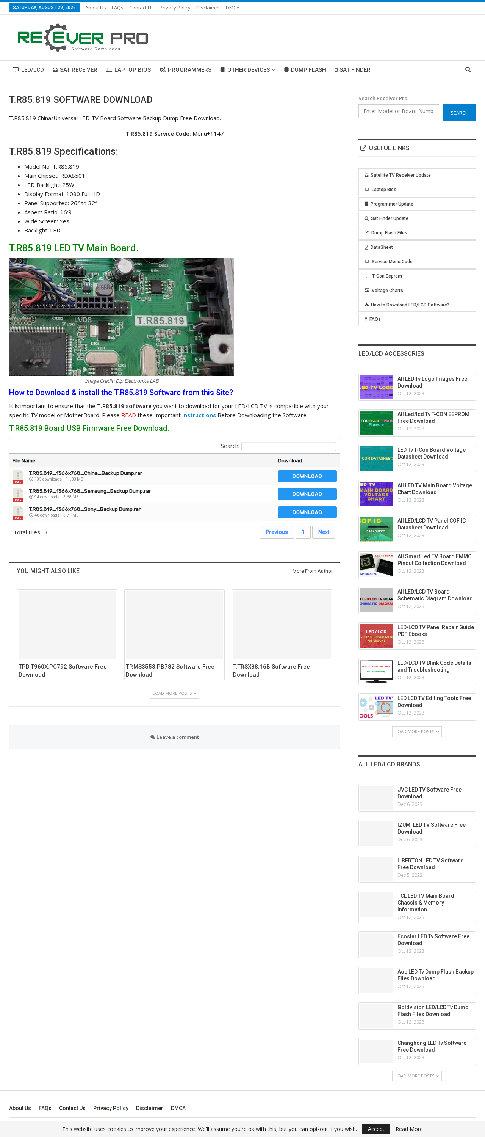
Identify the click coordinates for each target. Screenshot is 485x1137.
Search (460, 112)
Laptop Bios (132, 69)
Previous (277, 532)
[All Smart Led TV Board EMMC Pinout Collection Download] (376, 565)
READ (128, 415)
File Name (24, 460)
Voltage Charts (387, 290)
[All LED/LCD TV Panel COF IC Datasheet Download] (376, 529)
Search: (230, 445)
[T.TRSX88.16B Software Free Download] (281, 625)
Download (290, 460)
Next (323, 532)
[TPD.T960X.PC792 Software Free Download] (67, 625)
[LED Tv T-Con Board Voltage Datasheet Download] (376, 458)
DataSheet (382, 247)
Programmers (189, 69)
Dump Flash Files (389, 233)
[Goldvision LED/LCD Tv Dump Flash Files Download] (376, 1016)
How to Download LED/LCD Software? (410, 305)
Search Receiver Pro (382, 98)
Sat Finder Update (389, 218)
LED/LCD (32, 69)
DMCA (232, 7)
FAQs (118, 7)
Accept (376, 1128)
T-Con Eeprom (387, 276)
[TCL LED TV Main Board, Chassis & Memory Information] (376, 904)
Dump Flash (308, 69)
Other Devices (248, 69)
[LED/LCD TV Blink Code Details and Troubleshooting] (376, 672)
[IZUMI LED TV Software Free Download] (376, 833)
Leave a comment (177, 736)
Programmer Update (392, 204)
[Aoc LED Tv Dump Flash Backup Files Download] (376, 980)
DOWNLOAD (307, 476)
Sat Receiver (78, 69)
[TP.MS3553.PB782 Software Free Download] (174, 625)
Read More (409, 1129)
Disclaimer (208, 7)
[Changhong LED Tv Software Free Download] (376, 1052)
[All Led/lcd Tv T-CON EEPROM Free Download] (376, 423)
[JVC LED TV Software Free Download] (376, 798)
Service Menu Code (392, 261)
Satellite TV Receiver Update (401, 175)
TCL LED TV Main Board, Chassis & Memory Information (426, 902)
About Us (95, 7)
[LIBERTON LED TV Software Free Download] (376, 869)
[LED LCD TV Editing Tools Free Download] (376, 707)
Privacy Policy (175, 7)
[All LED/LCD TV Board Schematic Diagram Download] (376, 600)
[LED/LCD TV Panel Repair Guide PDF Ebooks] (376, 636)
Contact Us (141, 7)
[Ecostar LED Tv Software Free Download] (376, 945)
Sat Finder (355, 69)
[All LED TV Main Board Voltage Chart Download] (376, 494)
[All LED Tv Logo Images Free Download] (376, 387)
